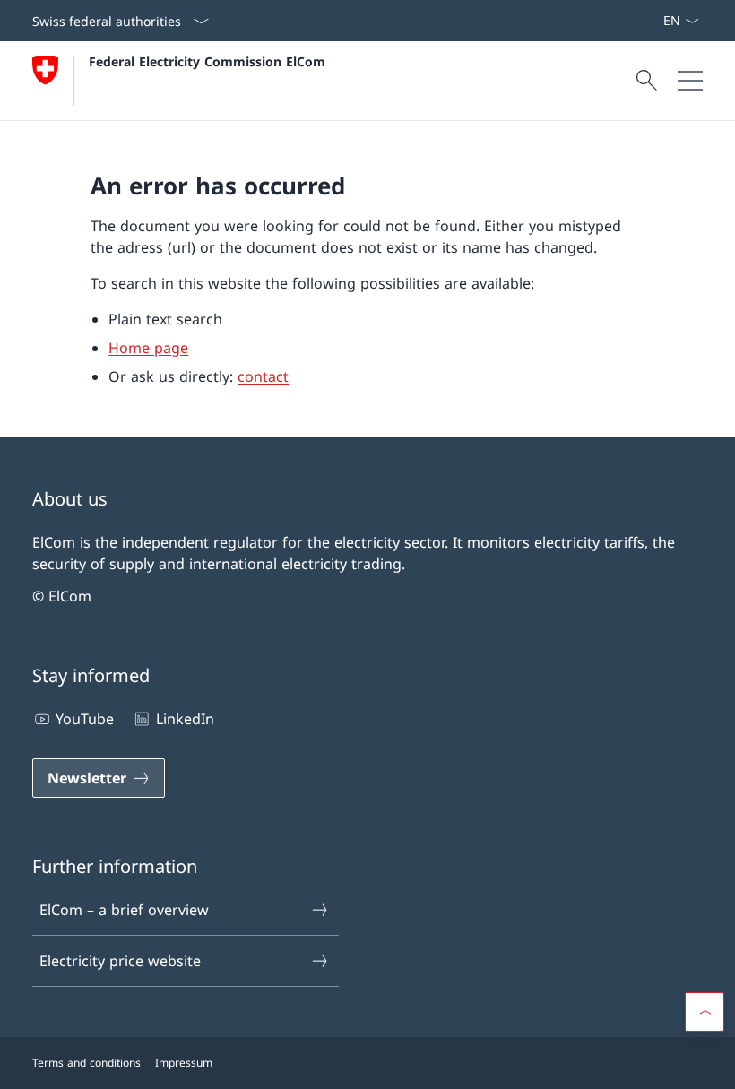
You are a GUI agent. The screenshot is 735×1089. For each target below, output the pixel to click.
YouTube (85, 719)
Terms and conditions (86, 1062)
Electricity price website (120, 961)
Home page (148, 348)
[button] (704, 1012)
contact (263, 376)
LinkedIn (184, 719)
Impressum (183, 1062)
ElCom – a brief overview (124, 910)
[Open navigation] (690, 81)
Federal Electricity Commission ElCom (207, 61)
